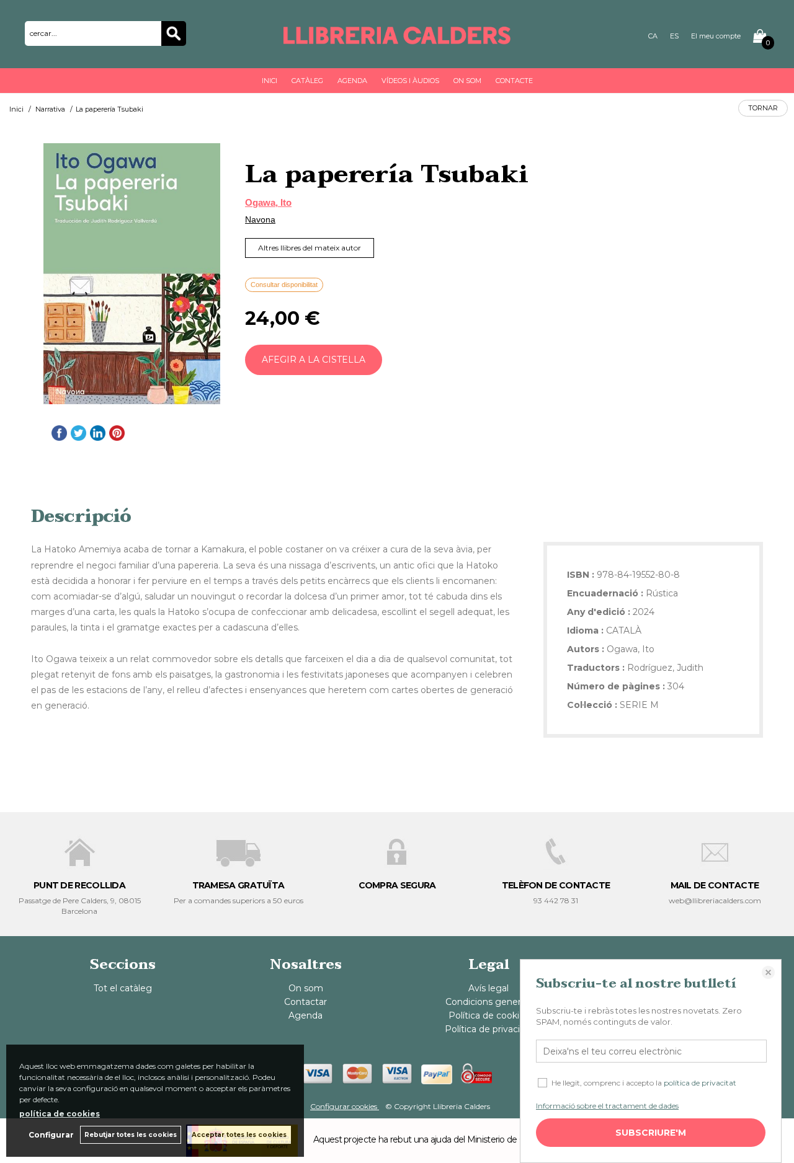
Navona (260, 219)
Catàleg (307, 80)
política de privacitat (700, 1082)
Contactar (305, 1001)
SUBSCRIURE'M (650, 1132)
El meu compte (716, 36)
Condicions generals (488, 1001)
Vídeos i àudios (410, 80)
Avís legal (488, 988)
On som (467, 80)
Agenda (352, 80)
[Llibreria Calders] (397, 38)
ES (674, 36)
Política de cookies (488, 1015)
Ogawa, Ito (268, 202)
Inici (269, 80)
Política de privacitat (488, 1029)
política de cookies (59, 1113)
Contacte (514, 80)
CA (653, 36)
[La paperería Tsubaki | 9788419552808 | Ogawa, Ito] (131, 274)
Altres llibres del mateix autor (309, 247)
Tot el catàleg (123, 988)
